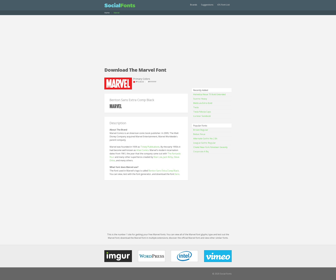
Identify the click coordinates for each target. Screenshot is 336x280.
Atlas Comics (142, 150)
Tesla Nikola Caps (202, 112)
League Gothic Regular (204, 143)
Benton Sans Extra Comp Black (163, 170)
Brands (193, 4)
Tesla (196, 107)
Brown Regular (200, 130)
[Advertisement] (168, 38)
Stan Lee (158, 157)
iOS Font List (223, 4)
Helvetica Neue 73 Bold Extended (209, 94)
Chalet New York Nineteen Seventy (210, 147)
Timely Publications (150, 146)
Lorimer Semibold (202, 116)
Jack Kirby (168, 157)
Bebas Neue (199, 134)
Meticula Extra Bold (202, 103)
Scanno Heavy (200, 99)
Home (107, 12)
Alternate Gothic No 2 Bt (205, 138)
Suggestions (207, 4)
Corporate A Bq (200, 151)
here (177, 174)
